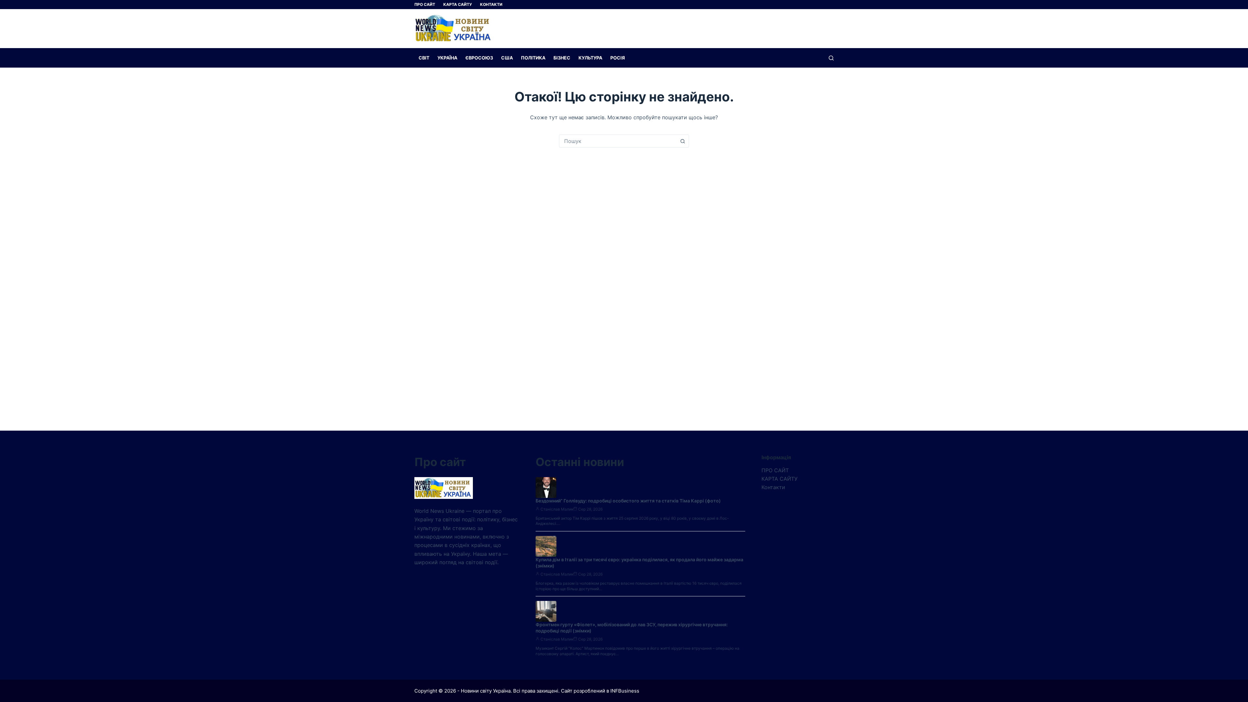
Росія (617, 57)
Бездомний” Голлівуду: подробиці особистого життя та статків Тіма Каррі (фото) (628, 500)
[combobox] (617, 141)
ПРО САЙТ (424, 4)
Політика (533, 57)
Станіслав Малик (556, 509)
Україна (447, 57)
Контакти (491, 4)
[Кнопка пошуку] (682, 141)
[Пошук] (831, 58)
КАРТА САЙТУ (457, 4)
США (507, 57)
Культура (590, 57)
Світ (424, 57)
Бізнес (561, 57)
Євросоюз (479, 57)
